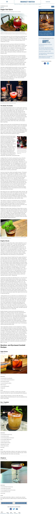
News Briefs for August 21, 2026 (45, 51)
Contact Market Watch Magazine (45, 31)
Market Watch (27, 2)
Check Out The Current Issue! (46, 10)
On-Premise (16, 513)
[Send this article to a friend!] (17, 509)
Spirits (19, 513)
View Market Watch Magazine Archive (46, 34)
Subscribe (48, 1)
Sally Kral (11, 513)
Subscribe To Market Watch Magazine (46, 33)
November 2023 (3, 513)
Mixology (2, 7)
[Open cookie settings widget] (2, 512)
